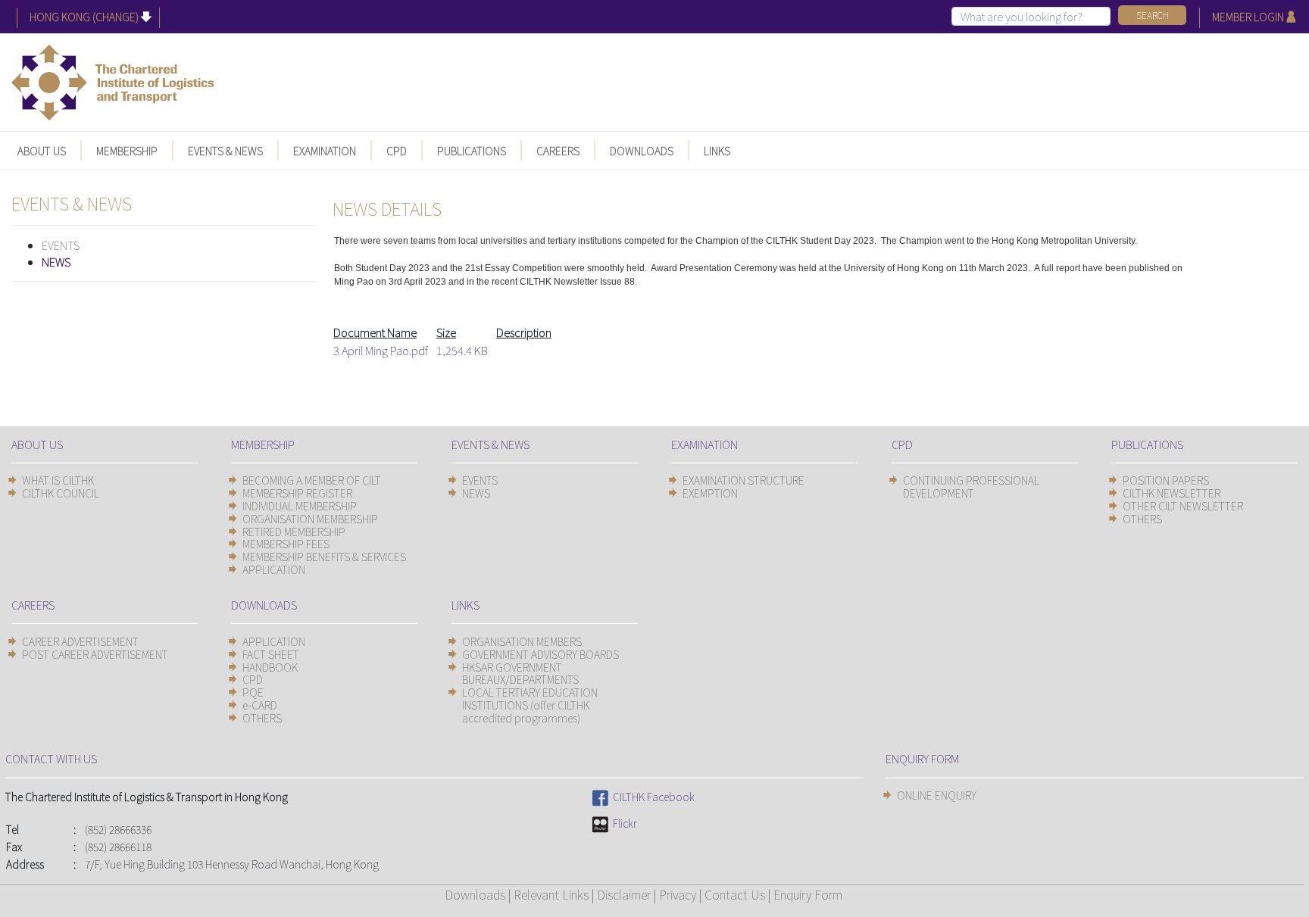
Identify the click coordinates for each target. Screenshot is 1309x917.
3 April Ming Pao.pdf (380, 350)
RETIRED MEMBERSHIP (293, 531)
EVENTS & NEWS (225, 150)
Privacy (677, 894)
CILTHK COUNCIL (60, 493)
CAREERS (558, 150)
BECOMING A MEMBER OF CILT (311, 480)
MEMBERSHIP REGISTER (297, 493)
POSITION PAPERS (1166, 480)
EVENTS (61, 245)
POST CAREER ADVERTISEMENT (95, 654)
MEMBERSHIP (127, 150)
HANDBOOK (270, 667)
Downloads (475, 894)
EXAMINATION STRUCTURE (743, 480)
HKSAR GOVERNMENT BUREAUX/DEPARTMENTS (520, 674)
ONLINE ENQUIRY (936, 795)
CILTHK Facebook (651, 796)
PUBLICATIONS (471, 150)
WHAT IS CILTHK (58, 480)
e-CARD (259, 705)
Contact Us (734, 894)
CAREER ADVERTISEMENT (80, 641)
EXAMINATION (324, 150)
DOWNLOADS (641, 150)
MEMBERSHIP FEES (286, 543)
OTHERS (1142, 518)
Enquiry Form (807, 894)
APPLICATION (273, 569)
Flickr (622, 823)
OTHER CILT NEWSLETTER (1183, 505)
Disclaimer (624, 894)
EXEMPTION (710, 493)
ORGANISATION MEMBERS (522, 641)
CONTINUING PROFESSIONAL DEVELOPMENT (971, 487)
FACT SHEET (270, 654)
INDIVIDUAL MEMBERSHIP (299, 505)
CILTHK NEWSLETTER (1171, 493)
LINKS (717, 150)
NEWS (56, 262)
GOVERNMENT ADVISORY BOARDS (540, 654)
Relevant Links (551, 894)
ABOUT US (41, 150)
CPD (396, 150)
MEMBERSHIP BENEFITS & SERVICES (324, 556)
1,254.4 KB (462, 350)
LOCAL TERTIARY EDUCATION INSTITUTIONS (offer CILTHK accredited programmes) (530, 705)
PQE (253, 692)
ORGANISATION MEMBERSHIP (310, 518)
